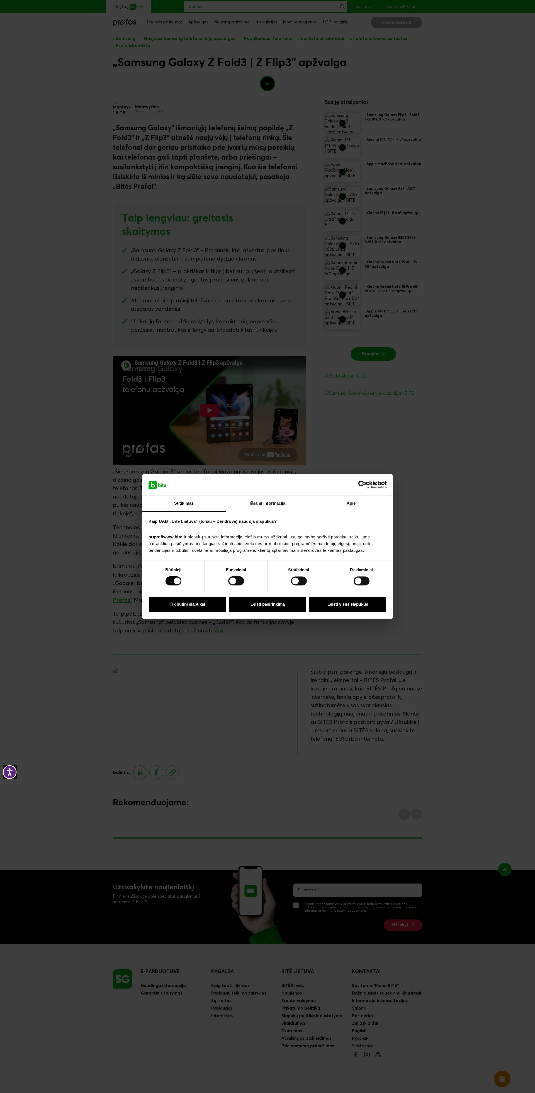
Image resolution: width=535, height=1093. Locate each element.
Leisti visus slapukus (347, 604)
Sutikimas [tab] (184, 503)
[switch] (236, 581)
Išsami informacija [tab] (268, 503)
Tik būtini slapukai (187, 604)
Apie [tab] (351, 503)
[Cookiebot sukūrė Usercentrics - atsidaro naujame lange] (362, 485)
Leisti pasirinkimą (268, 604)
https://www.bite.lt (168, 537)
